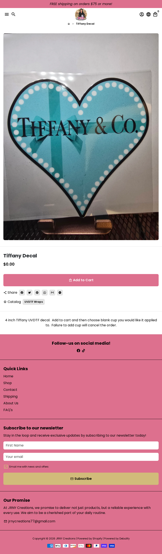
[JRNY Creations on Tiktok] (83, 350)
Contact (10, 389)
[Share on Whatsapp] (45, 293)
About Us (10, 403)
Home (8, 376)
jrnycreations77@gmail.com (29, 521)
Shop (7, 383)
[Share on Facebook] (22, 293)
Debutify (124, 538)
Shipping (10, 396)
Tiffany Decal (85, 24)
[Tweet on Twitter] (29, 293)
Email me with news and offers (29, 466)
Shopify (97, 538)
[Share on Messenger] (60, 293)
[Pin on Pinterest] (37, 293)
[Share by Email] (52, 293)
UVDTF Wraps (33, 302)
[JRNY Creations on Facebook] (78, 350)
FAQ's (8, 409)
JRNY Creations (66, 538)
